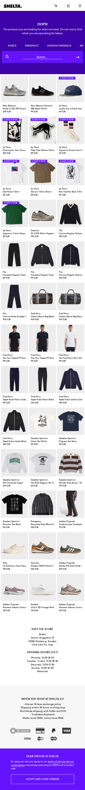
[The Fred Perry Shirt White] (70, 338)
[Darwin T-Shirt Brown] (42, 171)
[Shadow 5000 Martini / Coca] (42, 545)
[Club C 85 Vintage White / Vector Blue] (42, 587)
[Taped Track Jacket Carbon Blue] (70, 379)
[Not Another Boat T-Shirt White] (70, 171)
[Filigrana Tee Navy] (70, 421)
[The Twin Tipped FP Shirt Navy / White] (42, 338)
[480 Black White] (42, 88)
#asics (12, 45)
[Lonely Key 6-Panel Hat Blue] (70, 88)
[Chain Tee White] (42, 421)
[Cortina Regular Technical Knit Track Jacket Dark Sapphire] (70, 255)
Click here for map (42, 644)
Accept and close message (42, 779)
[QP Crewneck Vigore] (14, 462)
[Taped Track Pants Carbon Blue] (14, 379)
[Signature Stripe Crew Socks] (70, 130)
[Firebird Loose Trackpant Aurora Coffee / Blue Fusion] (70, 504)
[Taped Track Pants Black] (42, 379)
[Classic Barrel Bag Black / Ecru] (42, 296)
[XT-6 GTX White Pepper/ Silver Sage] (42, 213)
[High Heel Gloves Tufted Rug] (42, 130)
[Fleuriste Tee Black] (14, 504)
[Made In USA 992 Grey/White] (14, 88)
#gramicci (32, 45)
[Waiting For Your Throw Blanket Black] (14, 130)
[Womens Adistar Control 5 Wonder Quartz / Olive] (70, 587)
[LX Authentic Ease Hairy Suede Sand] (14, 545)
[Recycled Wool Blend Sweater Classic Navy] (42, 504)
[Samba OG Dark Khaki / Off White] (70, 545)
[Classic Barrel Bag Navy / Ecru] (70, 296)
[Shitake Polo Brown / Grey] (70, 462)
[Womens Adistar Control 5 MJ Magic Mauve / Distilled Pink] (14, 587)
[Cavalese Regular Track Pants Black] (14, 255)
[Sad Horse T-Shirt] (14, 171)
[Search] (77, 57)
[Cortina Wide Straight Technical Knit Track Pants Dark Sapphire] (14, 296)
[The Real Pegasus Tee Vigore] (42, 462)
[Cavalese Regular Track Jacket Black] (42, 255)
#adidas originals (59, 45)
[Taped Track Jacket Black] (14, 421)
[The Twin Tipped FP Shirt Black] (14, 338)
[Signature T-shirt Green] (14, 213)
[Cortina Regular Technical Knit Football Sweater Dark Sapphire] (70, 213)
